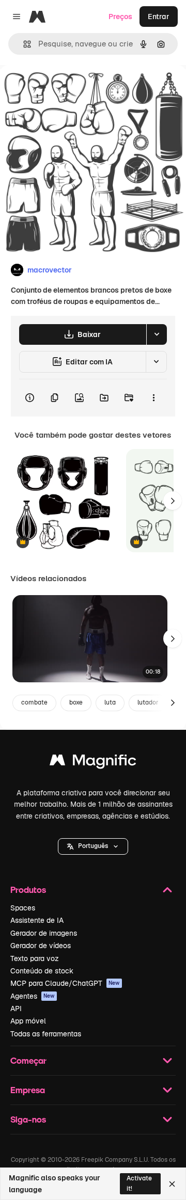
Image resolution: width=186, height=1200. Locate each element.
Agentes (32, 996)
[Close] (172, 1184)
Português (93, 846)
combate (34, 702)
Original (66, 88)
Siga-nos (28, 1119)
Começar (28, 1060)
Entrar (158, 16)
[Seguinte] (172, 500)
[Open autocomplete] (23, 44)
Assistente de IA (37, 920)
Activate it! (139, 1183)
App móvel (28, 1021)
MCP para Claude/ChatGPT (65, 983)
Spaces (22, 908)
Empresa (27, 1089)
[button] (93, 846)
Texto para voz (34, 958)
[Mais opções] (153, 398)
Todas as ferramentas (45, 1033)
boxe (76, 702)
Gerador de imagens (43, 933)
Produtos (28, 889)
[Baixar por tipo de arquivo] (156, 334)
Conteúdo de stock (41, 970)
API (16, 1008)
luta (110, 702)
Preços (120, 16)
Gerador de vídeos (40, 945)
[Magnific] (93, 763)
